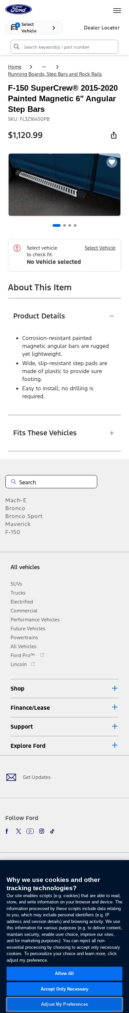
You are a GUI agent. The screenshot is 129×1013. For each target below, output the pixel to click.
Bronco (15, 508)
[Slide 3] (69, 225)
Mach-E (16, 500)
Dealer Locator (102, 27)
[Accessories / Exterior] (44, 67)
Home (15, 67)
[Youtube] (30, 831)
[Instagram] (41, 831)
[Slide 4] (75, 225)
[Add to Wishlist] (111, 162)
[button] (64, 688)
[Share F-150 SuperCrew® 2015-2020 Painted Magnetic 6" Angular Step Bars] (114, 135)
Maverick (18, 524)
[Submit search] (16, 47)
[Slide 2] (64, 225)
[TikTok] (52, 831)
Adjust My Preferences (64, 1004)
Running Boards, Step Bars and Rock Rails (55, 74)
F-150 (13, 532)
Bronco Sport (24, 516)
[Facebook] (8, 831)
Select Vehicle (100, 248)
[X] (18, 831)
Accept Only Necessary (65, 989)
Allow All (64, 973)
